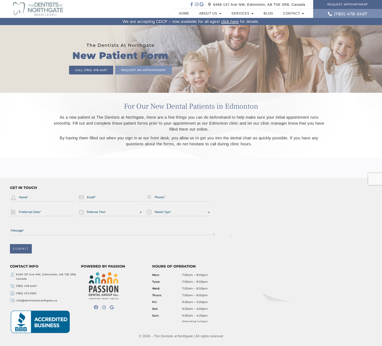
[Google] (201, 4)
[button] (347, 4)
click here (230, 21)
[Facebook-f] (191, 4)
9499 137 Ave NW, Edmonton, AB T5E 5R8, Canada (259, 4)
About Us (208, 13)
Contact (291, 13)
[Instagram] (196, 4)
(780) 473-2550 (26, 293)
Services (240, 13)
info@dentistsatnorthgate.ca (36, 300)
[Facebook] (96, 307)
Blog (268, 13)
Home (184, 13)
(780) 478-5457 (26, 285)
